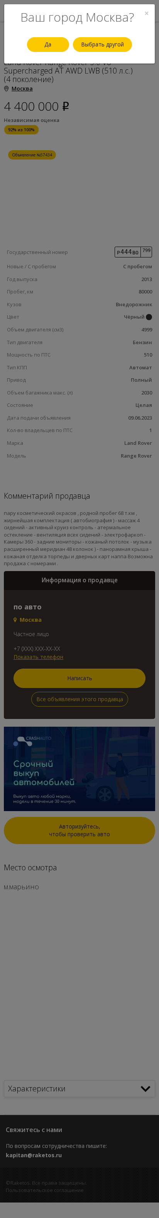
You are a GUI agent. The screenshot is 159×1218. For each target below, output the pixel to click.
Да (47, 44)
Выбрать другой (102, 44)
